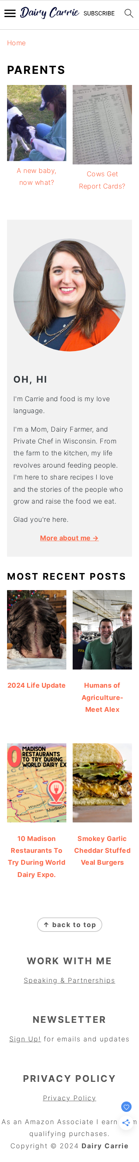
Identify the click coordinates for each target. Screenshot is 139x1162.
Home (16, 43)
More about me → (69, 538)
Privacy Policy (69, 1098)
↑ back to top (69, 925)
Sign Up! (25, 1039)
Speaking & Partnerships (69, 980)
